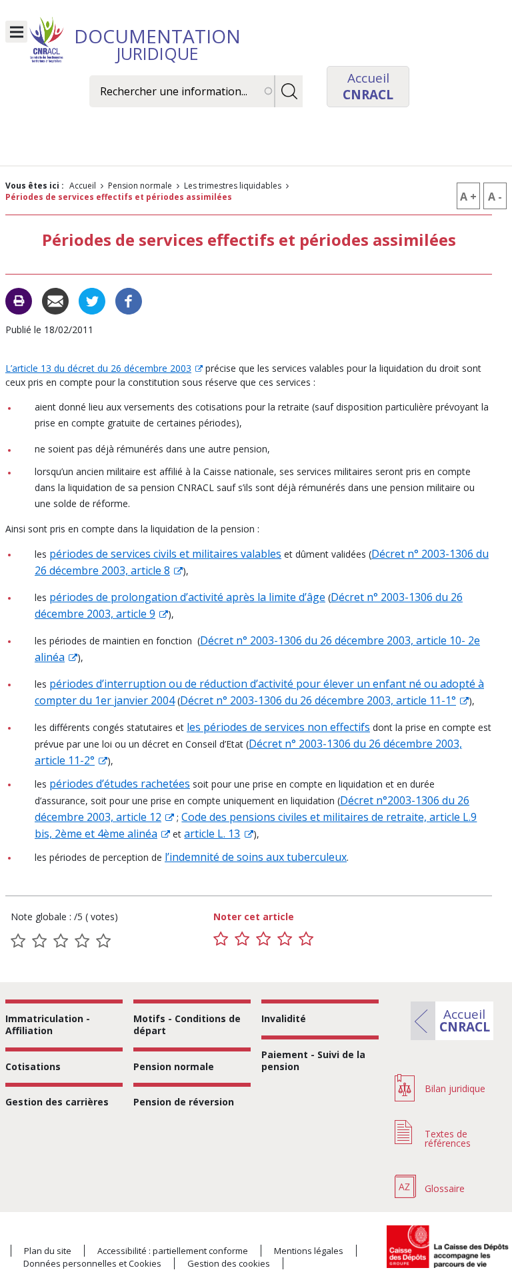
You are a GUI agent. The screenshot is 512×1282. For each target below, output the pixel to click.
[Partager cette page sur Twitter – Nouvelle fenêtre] (92, 300)
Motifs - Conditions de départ (187, 1024)
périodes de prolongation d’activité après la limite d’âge (187, 597)
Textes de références (448, 1138)
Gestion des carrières (57, 1101)
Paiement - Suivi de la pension (313, 1060)
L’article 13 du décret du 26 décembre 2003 (98, 368)
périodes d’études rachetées (119, 783)
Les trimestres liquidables (232, 185)
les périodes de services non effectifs (278, 727)
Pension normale (140, 185)
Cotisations (33, 1066)
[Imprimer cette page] (18, 301)
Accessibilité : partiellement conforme (172, 1251)
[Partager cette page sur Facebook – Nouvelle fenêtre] (128, 300)
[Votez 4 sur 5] (284, 939)
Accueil (82, 185)
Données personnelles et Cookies (92, 1263)
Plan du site (47, 1251)
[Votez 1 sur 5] (220, 939)
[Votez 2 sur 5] (242, 939)
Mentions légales (308, 1251)
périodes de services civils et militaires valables (165, 553)
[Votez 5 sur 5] (306, 939)
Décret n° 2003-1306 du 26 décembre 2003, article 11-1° (318, 700)
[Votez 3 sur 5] (263, 939)
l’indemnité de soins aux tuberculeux (256, 857)
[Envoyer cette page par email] (55, 300)
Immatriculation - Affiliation (47, 1024)
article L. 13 (212, 833)
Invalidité (283, 1018)
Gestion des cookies (228, 1263)
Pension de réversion (183, 1101)
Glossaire (445, 1188)
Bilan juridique (455, 1088)
